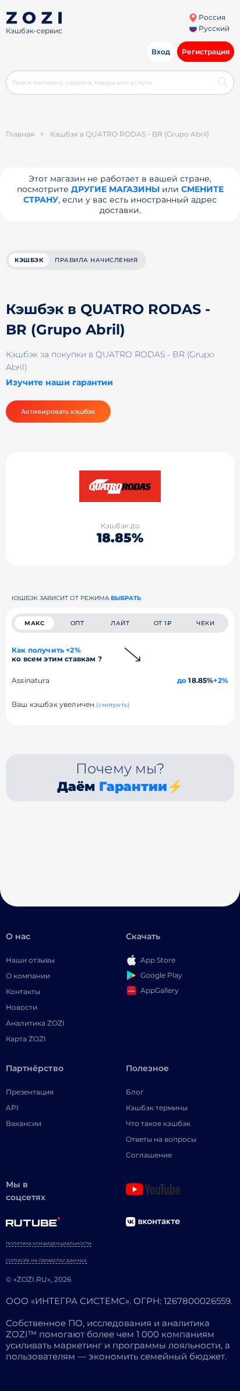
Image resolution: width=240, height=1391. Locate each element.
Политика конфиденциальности (48, 1243)
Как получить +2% (57, 654)
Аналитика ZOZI (35, 1023)
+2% (220, 680)
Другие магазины (115, 189)
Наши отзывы (30, 960)
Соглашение (149, 1155)
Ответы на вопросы (161, 1139)
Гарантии (133, 786)
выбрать (126, 598)
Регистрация (206, 51)
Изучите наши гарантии (59, 382)
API (12, 1107)
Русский (213, 28)
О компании (28, 975)
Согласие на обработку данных (46, 1260)
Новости (21, 1007)
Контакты (23, 991)
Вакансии (23, 1123)
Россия (211, 17)
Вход (160, 51)
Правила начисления (96, 260)
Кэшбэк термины (157, 1107)
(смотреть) (112, 705)
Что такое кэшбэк (158, 1123)
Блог (135, 1091)
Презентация (30, 1091)
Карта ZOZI (26, 1038)
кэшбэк (29, 260)
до (181, 680)
